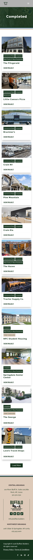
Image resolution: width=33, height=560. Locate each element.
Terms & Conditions (22, 550)
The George (9, 417)
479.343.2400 (16, 531)
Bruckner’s (9, 132)
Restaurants (7, 95)
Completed (19, 56)
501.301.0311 (16, 495)
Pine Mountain (11, 197)
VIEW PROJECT (8, 68)
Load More (16, 465)
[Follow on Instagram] (18, 513)
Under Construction (9, 335)
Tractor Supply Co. (13, 299)
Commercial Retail (9, 56)
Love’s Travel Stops (13, 451)
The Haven (9, 266)
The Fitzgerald (11, 63)
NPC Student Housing (15, 339)
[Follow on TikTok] (21, 513)
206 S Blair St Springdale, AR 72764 (16, 529)
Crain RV (8, 165)
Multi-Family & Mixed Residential (13, 59)
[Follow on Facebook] (11, 513)
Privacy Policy (8, 550)
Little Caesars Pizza (14, 99)
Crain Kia (8, 230)
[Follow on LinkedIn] (14, 513)
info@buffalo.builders (16, 519)
